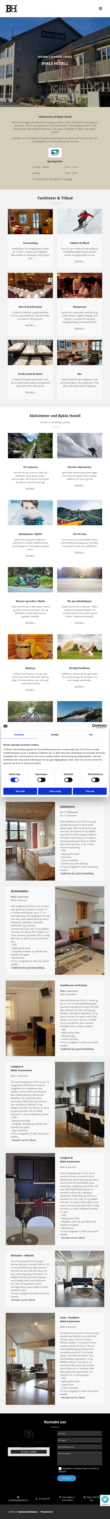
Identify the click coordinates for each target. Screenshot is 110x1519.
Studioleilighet (19, 891)
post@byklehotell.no (18, 1500)
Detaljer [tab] (55, 734)
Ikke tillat (20, 791)
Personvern (47, 1511)
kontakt (68, 179)
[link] (28, 1434)
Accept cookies (29, 1451)
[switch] (41, 780)
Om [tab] (91, 734)
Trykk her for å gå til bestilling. (77, 873)
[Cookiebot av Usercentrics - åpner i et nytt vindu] (94, 726)
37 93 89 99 (44, 1498)
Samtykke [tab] (19, 734)
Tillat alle (89, 791)
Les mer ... (80, 261)
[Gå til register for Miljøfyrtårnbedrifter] (55, 152)
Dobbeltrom (67, 806)
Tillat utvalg (55, 791)
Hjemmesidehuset (27, 1511)
